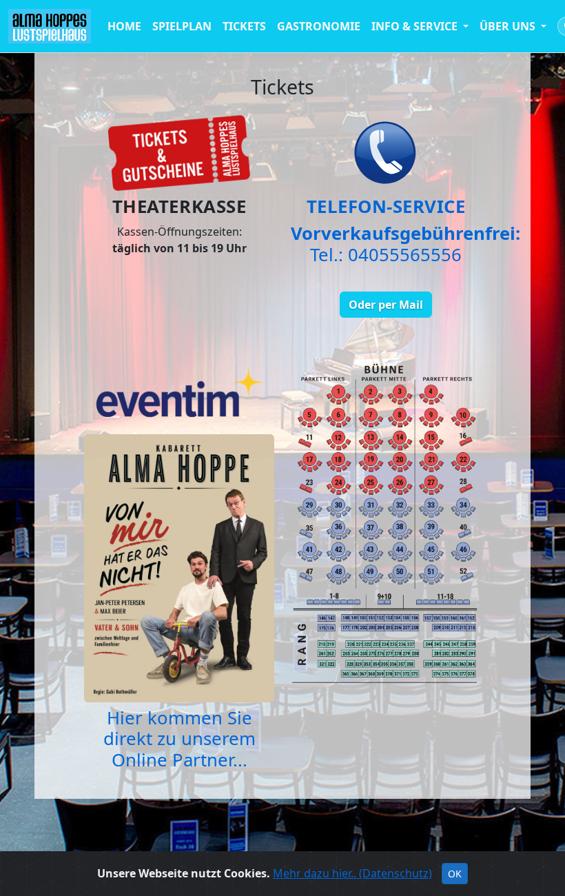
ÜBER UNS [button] (509, 26)
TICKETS (244, 26)
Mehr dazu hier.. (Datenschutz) (352, 873)
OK (455, 873)
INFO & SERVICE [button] (415, 26)
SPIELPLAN (182, 26)
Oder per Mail (386, 304)
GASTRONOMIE (318, 26)
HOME (124, 26)
